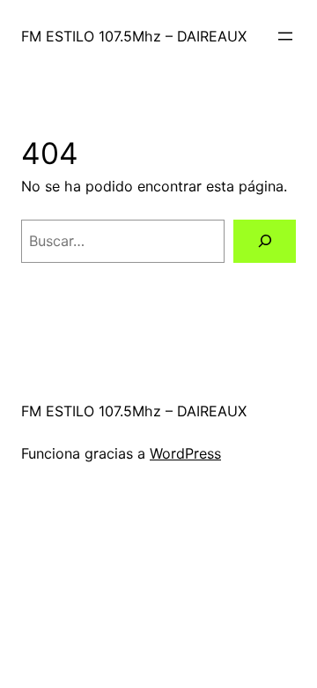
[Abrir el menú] (285, 36)
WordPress (185, 453)
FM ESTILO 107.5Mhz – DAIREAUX (134, 36)
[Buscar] (264, 241)
